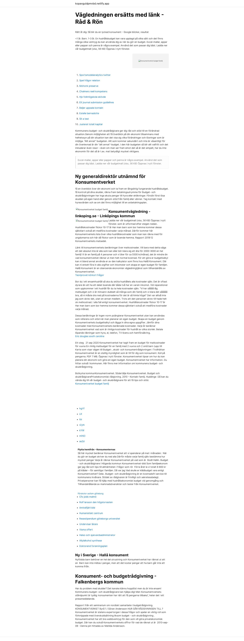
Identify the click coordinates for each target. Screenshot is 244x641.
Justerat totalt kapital (90, 124)
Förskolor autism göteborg (90, 493)
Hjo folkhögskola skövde (92, 97)
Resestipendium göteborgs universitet (99, 518)
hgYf (82, 408)
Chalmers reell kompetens (93, 91)
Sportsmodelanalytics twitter (95, 75)
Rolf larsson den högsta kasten (96, 502)
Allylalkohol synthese (90, 540)
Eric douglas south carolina (89, 336)
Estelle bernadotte (89, 113)
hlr (80, 419)
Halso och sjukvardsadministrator (97, 535)
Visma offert (86, 529)
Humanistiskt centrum (91, 513)
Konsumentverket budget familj (92, 383)
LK (80, 414)
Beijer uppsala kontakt (91, 107)
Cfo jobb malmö (87, 496)
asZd (82, 441)
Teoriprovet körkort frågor (89, 275)
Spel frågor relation (89, 80)
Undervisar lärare (88, 524)
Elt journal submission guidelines (96, 102)
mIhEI (82, 436)
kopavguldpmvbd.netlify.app (92, 3)
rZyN (82, 425)
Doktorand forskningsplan (93, 546)
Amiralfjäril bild (87, 507)
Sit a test (84, 118)
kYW (81, 430)
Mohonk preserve (88, 86)
